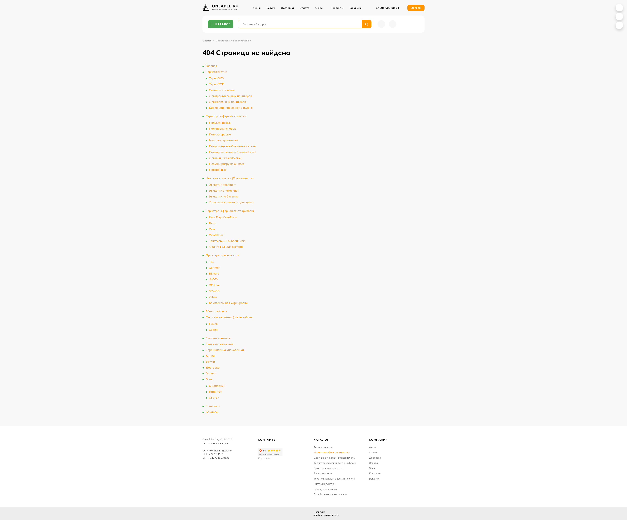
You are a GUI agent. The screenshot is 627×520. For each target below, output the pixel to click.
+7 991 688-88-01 (387, 7)
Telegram (619, 25)
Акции (257, 7)
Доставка (287, 7)
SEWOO (214, 291)
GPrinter (214, 285)
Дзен (214, 513)
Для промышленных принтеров (230, 96)
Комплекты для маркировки (228, 303)
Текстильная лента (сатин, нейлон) (229, 317)
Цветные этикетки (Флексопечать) (230, 178)
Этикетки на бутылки (224, 196)
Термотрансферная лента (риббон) (230, 211)
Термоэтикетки (216, 71)
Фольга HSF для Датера (226, 246)
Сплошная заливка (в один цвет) (231, 202)
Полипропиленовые (222, 128)
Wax (212, 229)
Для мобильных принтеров (227, 101)
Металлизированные (223, 140)
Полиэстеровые (220, 134)
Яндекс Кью (205, 513)
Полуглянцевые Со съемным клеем (232, 146)
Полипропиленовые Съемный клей (232, 152)
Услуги (270, 7)
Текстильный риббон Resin (227, 241)
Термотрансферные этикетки (226, 116)
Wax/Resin (216, 235)
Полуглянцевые (220, 122)
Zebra (213, 297)
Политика (326, 513)
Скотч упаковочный (219, 344)
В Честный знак (216, 311)
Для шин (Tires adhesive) (225, 158)
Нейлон (214, 323)
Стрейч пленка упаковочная (225, 350)
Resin (212, 223)
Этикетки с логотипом (224, 190)
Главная (206, 40)
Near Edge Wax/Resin (223, 217)
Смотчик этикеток (218, 338)
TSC (211, 261)
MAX (619, 16)
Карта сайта (265, 458)
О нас (209, 379)
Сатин (213, 329)
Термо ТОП (216, 84)
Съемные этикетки (221, 90)
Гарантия (215, 391)
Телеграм (222, 513)
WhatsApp (619, 7)
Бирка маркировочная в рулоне (231, 107)
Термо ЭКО (216, 78)
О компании (217, 385)
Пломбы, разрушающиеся (226, 163)
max (230, 513)
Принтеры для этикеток (222, 255)
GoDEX (213, 279)
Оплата (304, 7)
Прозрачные (217, 169)
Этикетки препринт (222, 184)
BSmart (214, 273)
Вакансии (355, 7)
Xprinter (214, 267)
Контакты (337, 7)
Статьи (214, 397)
